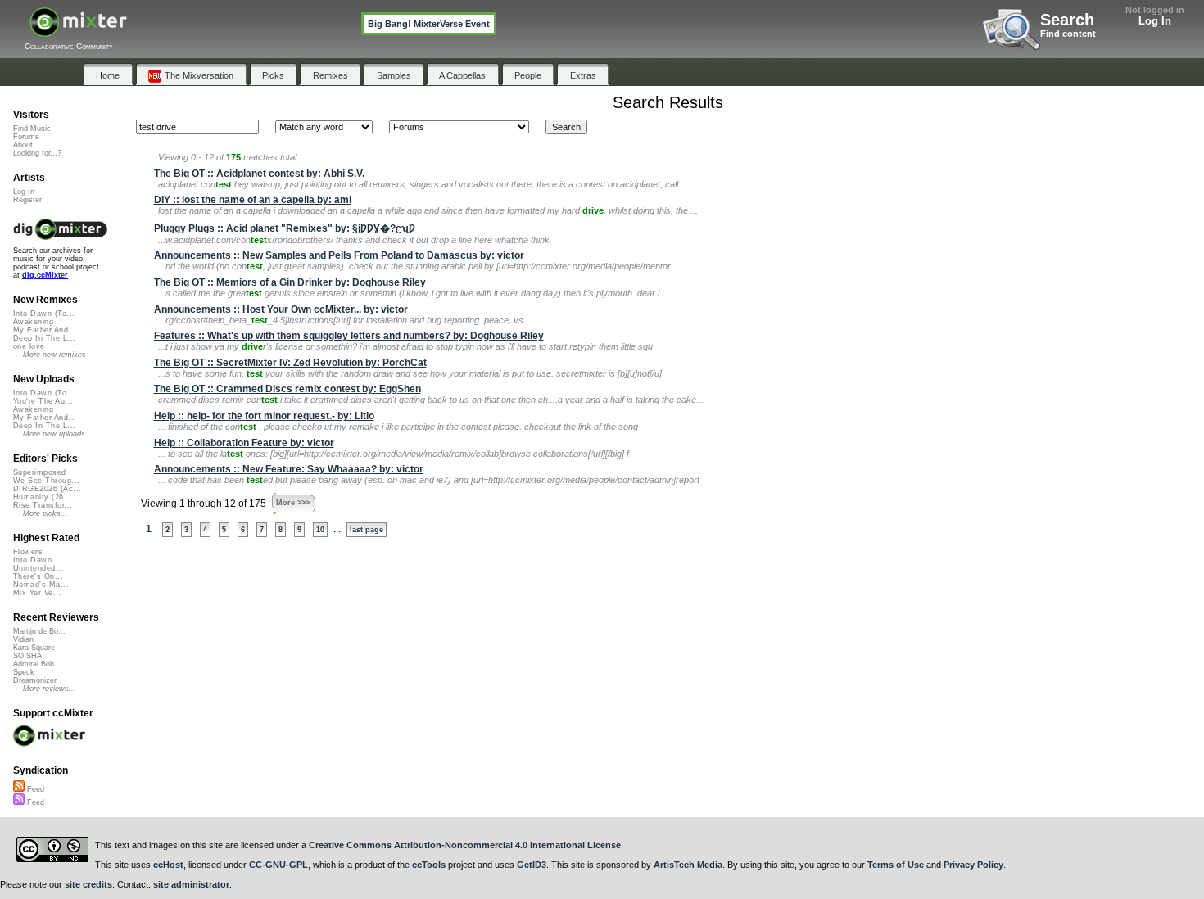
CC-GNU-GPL (278, 865)
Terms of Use (895, 865)
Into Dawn (32, 560)
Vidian (23, 639)
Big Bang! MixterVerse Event (429, 24)
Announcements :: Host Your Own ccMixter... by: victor (281, 309)
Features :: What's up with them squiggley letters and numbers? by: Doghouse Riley (349, 335)
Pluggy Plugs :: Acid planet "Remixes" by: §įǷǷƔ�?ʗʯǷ (284, 228)
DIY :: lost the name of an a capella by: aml (252, 200)
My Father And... (44, 330)
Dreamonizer (35, 680)
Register (27, 200)
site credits (88, 884)
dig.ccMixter (45, 275)
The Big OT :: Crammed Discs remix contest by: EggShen (287, 389)
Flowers (28, 552)
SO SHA (27, 656)
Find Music (32, 128)
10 (320, 530)
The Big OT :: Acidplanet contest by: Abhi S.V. (259, 173)
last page (366, 530)
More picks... (45, 513)
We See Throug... (46, 481)
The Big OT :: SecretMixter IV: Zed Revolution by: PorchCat (290, 362)
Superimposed (39, 472)
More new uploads (54, 434)
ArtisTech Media (688, 865)
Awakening (33, 322)
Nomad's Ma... (41, 585)
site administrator (191, 884)
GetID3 (531, 865)
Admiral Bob (33, 664)
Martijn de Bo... (39, 631)
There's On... (38, 576)
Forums (26, 137)
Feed (34, 789)
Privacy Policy (973, 865)
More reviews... (49, 688)
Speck (23, 672)
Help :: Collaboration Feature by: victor (244, 443)
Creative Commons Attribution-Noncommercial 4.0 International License (465, 845)
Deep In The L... (44, 338)
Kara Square (34, 648)
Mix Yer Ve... (37, 593)
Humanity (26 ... (44, 497)
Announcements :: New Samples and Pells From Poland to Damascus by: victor (339, 255)
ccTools (429, 865)
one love (29, 346)
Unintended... (38, 568)
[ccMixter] (78, 30)
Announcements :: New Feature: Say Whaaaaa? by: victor (288, 469)
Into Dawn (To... (44, 313)
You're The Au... (43, 401)
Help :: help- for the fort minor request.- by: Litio (264, 416)
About (23, 145)
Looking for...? (37, 153)
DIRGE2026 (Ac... (47, 489)
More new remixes (54, 354)
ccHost (168, 865)
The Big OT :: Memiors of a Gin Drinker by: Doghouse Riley (290, 282)
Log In (1154, 21)
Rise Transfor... (42, 505)
